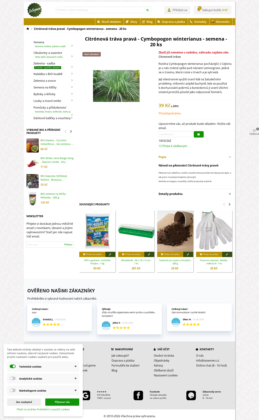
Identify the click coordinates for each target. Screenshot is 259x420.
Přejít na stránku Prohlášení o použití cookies (43, 409)
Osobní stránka (164, 356)
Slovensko (223, 22)
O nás (200, 356)
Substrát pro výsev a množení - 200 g (175, 262)
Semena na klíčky (45, 87)
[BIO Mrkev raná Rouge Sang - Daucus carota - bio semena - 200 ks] (32, 163)
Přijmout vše (62, 402)
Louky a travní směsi (47, 101)
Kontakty (200, 22)
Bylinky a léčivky (44, 94)
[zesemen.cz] (34, 10)
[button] (65, 131)
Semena (49, 44)
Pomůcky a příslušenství (52, 109)
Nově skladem (111, 22)
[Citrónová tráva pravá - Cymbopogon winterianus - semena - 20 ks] (116, 86)
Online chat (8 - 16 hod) (211, 365)
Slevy (133, 22)
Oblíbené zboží (164, 370)
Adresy (158, 365)
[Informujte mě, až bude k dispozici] (199, 134)
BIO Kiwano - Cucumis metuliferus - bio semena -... (57, 142)
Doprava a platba (173, 22)
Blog (150, 22)
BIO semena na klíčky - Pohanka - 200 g (54, 195)
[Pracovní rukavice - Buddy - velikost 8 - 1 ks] (214, 231)
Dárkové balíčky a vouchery (52, 118)
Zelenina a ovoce (44, 81)
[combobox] (100, 10)
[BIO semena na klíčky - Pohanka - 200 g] (32, 199)
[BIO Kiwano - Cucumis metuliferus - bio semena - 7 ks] (32, 145)
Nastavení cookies (166, 375)
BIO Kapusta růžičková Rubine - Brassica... (54, 177)
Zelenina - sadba (46, 65)
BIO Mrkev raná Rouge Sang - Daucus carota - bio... (57, 159)
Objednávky (161, 360)
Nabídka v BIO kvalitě (47, 74)
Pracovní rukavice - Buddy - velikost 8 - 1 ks (214, 262)
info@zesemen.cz (207, 360)
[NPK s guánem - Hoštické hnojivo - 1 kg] (97, 231)
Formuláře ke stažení (125, 365)
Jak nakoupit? (120, 356)
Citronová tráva (170, 57)
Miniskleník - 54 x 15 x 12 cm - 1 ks (136, 262)
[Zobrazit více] (110, 254)
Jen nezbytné (24, 402)
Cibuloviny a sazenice (48, 54)
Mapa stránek (78, 370)
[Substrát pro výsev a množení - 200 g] (175, 231)
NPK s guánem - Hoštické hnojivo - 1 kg (97, 262)
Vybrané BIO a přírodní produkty (43, 131)
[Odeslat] (148, 10)
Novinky (74, 360)
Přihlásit (68, 244)
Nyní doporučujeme (82, 365)
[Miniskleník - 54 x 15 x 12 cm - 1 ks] (136, 231)
